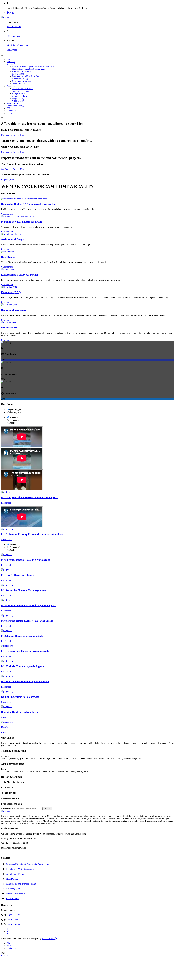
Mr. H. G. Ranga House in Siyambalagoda (25, 681)
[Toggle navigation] (2, 55)
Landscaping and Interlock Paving (27, 76)
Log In (9, 113)
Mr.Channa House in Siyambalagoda (22, 635)
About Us (11, 61)
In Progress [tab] (17, 409)
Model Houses (13, 103)
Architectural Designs (21, 71)
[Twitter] (10, 12)
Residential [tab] (14, 417)
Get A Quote (12, 50)
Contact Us (11, 110)
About (9, 943)
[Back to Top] (3, 953)
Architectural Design (12, 239)
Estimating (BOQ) (20, 79)
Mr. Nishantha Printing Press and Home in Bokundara (32, 534)
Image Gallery (18, 98)
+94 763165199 (13, 924)
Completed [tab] (17, 412)
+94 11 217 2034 (14, 36)
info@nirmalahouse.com (17, 45)
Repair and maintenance (22, 81)
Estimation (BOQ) (11, 292)
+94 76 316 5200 (14, 26)
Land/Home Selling (15, 106)
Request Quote (7, 180)
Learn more (7, 214)
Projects (10, 86)
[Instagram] (13, 12)
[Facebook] (8, 12)
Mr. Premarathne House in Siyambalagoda (25, 651)
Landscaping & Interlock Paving (19, 274)
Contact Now (18, 135)
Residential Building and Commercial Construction (34, 66)
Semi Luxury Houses (21, 91)
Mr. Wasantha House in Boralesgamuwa (23, 590)
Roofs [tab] (12, 423)
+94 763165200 (13, 920)
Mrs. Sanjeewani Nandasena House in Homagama (29, 497)
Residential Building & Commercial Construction (28, 203)
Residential (6, 503)
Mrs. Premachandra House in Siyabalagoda (25, 559)
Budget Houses (18, 93)
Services (10, 64)
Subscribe (47, 809)
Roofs (4, 727)
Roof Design (8, 257)
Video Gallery (18, 101)
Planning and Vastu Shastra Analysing (28, 69)
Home (9, 59)
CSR (9, 108)
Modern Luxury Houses (22, 88)
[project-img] (7, 492)
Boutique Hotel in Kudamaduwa (19, 711)
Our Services (6, 135)
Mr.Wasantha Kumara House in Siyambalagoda (28, 605)
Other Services (18, 83)
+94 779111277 (13, 915)
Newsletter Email (8, 808)
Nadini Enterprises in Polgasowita (20, 696)
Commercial (6, 539)
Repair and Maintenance (16, 893)
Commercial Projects (21, 96)
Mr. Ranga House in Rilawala (17, 575)
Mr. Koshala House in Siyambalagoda (22, 666)
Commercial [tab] (14, 420)
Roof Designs (18, 74)
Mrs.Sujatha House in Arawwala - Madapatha (27, 620)
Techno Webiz (48, 938)
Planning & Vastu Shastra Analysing (21, 221)
